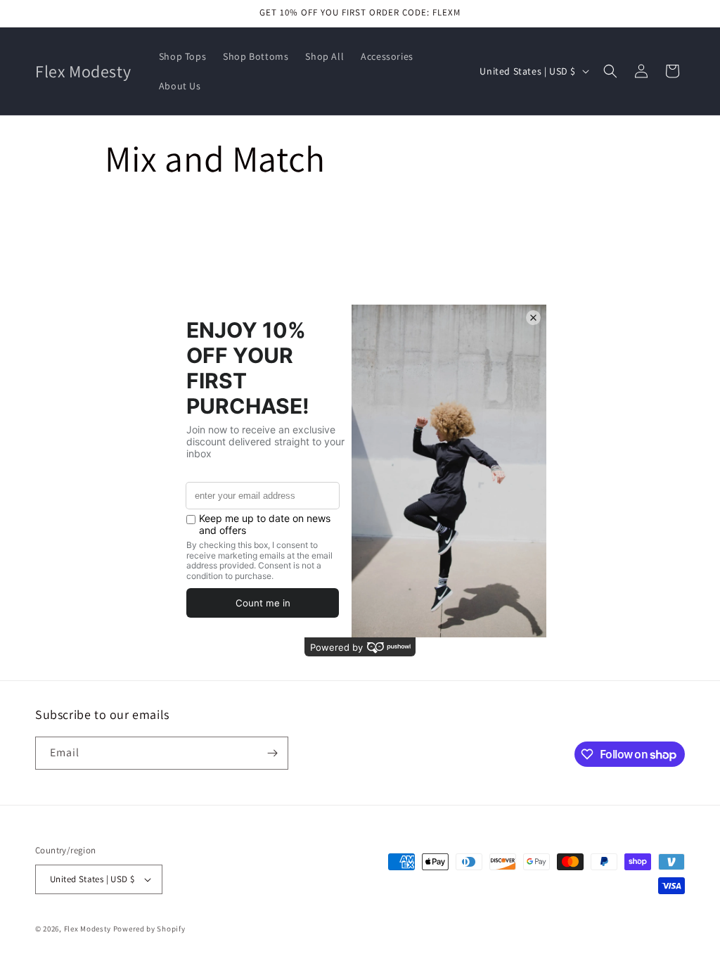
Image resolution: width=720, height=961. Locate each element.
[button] (610, 71)
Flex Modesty (87, 929)
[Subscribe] (272, 753)
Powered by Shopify (149, 929)
